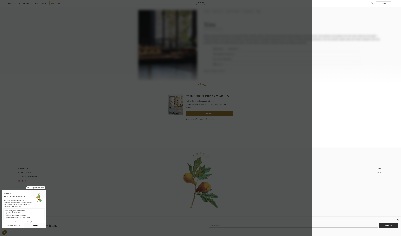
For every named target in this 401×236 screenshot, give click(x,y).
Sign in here (211, 119)
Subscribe (55, 3)
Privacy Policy (25, 172)
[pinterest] (22, 181)
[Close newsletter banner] (397, 219)
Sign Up (388, 225)
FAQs (380, 168)
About (380, 172)
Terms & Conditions (27, 177)
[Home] (200, 3)
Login (383, 3)
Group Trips (40, 3)
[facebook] (25, 181)
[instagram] (19, 181)
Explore (12, 3)
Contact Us (24, 168)
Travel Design (25, 3)
